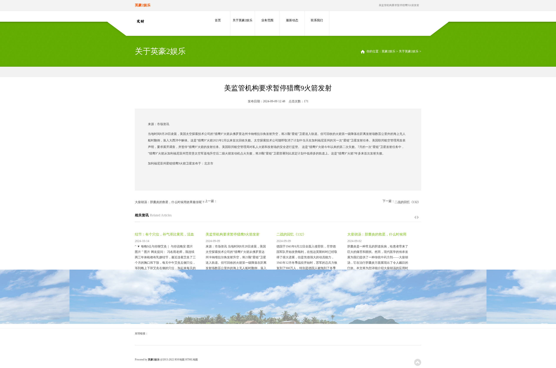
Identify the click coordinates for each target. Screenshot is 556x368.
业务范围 (267, 20)
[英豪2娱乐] (140, 21)
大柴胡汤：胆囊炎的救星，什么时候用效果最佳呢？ (170, 202)
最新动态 (292, 20)
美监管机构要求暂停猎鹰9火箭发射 (233, 234)
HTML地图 (191, 359)
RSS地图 (180, 359)
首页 (218, 20)
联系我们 (317, 20)
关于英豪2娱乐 (242, 20)
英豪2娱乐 (388, 51)
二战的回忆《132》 (407, 202)
